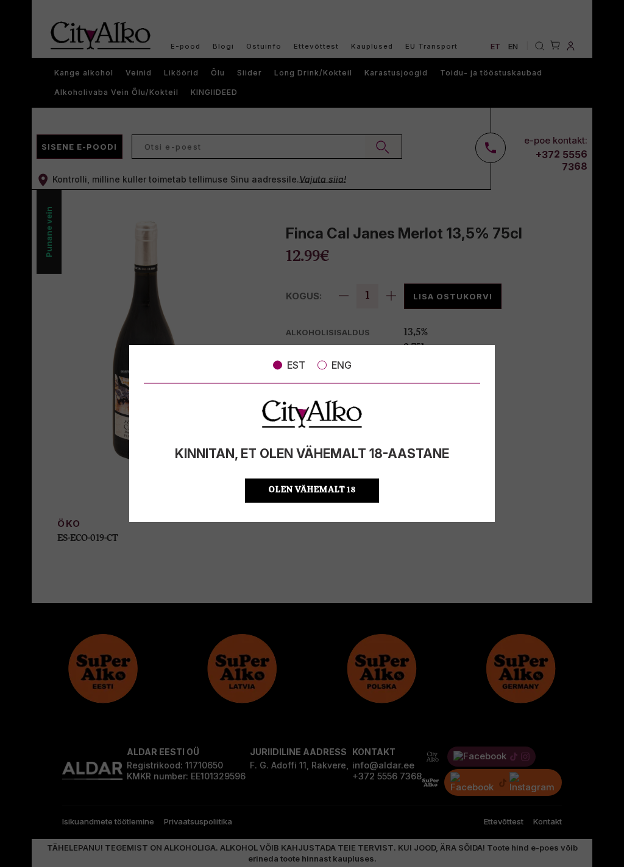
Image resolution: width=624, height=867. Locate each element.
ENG (342, 365)
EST (296, 365)
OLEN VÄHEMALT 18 (312, 490)
